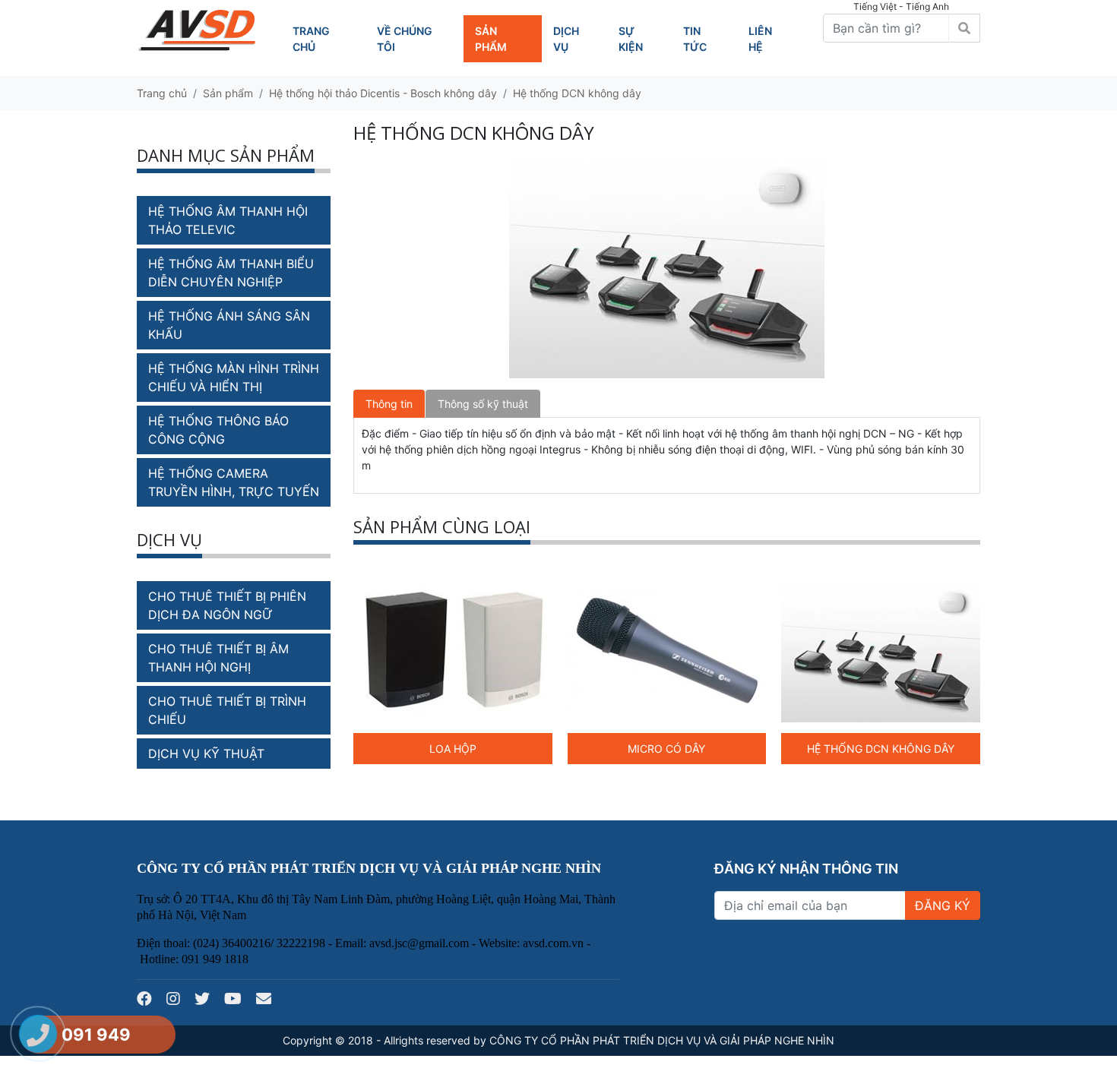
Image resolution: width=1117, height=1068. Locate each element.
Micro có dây (666, 748)
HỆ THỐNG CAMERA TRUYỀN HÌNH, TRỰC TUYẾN (233, 482)
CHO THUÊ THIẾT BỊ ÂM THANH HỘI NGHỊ (218, 658)
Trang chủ (162, 93)
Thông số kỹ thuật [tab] (483, 403)
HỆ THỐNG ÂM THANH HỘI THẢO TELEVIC (228, 220)
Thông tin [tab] (389, 403)
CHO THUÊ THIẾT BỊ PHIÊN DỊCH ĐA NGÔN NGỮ (227, 605)
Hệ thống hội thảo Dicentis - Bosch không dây (383, 93)
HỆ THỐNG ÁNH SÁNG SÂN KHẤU (229, 325)
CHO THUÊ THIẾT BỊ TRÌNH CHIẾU (227, 710)
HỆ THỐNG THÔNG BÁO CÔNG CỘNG (218, 430)
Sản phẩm (228, 93)
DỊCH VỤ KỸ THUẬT (206, 753)
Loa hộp (452, 748)
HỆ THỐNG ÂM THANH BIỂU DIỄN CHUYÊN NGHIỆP (231, 272)
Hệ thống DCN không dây (577, 93)
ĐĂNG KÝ (942, 905)
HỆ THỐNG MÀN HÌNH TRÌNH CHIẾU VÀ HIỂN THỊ (233, 377)
